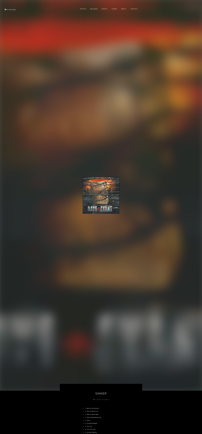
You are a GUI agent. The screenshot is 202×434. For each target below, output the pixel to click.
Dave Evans (103, 399)
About (123, 9)
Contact (134, 9)
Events (104, 9)
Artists (83, 9)
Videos (114, 9)
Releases (94, 9)
